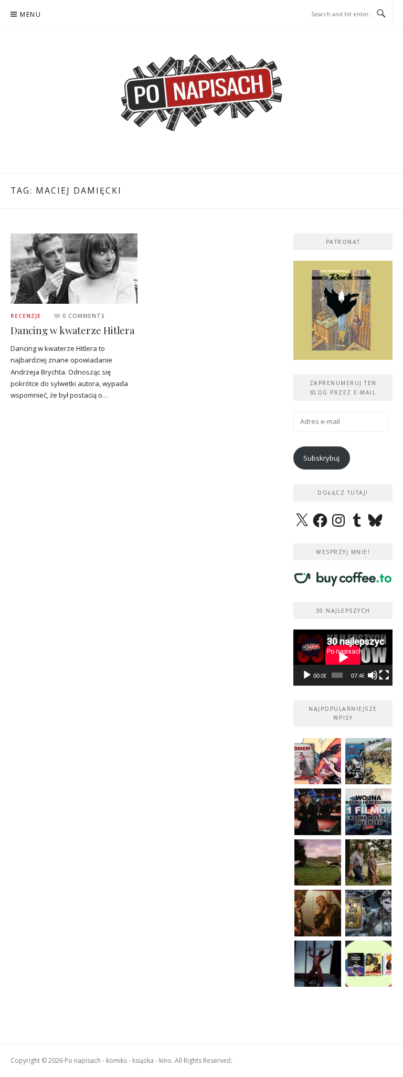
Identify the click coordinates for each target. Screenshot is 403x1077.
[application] (343, 657)
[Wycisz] (372, 675)
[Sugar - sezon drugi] (317, 811)
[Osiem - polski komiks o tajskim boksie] (317, 761)
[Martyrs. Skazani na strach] (317, 964)
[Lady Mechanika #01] (368, 913)
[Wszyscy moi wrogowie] (368, 862)
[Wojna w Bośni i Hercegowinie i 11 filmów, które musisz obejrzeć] (368, 811)
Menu (30, 14)
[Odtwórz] (307, 675)
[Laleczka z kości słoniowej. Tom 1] (368, 761)
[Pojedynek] (317, 862)
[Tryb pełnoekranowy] (384, 675)
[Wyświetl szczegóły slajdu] (343, 310)
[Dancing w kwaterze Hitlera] (73, 268)
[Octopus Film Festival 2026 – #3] (368, 964)
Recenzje (25, 315)
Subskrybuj (321, 458)
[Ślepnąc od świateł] (317, 913)
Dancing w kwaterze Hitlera (72, 330)
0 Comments (83, 315)
